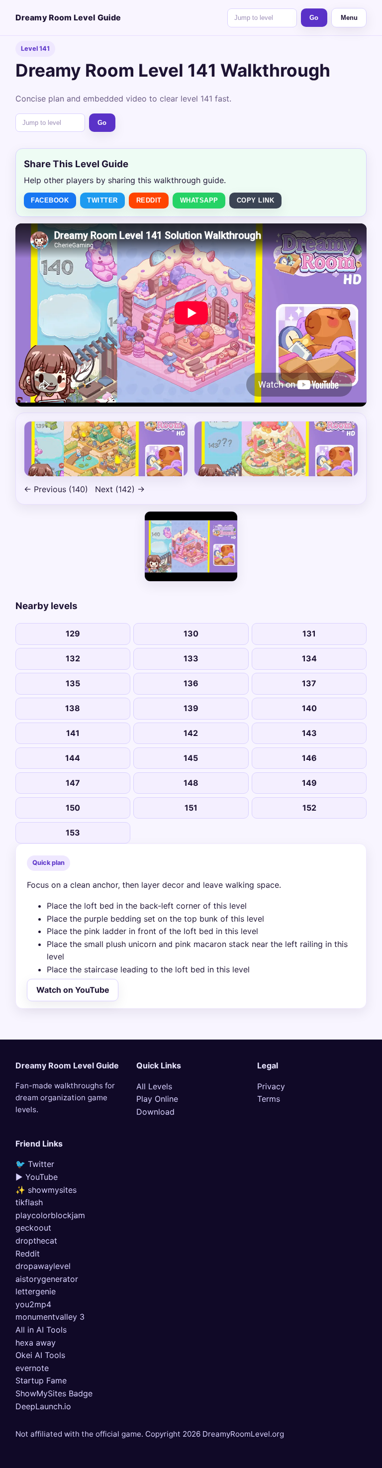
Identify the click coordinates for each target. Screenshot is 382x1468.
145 (191, 758)
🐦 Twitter (34, 1164)
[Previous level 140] (106, 449)
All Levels (154, 1086)
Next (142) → (120, 489)
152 (309, 808)
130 (191, 633)
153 (73, 833)
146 (309, 758)
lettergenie (35, 1291)
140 (309, 708)
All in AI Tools (41, 1330)
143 (309, 733)
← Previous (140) (56, 489)
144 (72, 758)
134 (309, 658)
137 (309, 683)
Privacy (271, 1086)
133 (191, 658)
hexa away (35, 1343)
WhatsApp (199, 200)
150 (73, 808)
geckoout (33, 1228)
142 (191, 733)
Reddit (149, 200)
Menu (349, 17)
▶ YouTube (36, 1177)
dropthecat (36, 1241)
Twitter (102, 200)
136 (191, 683)
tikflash (29, 1202)
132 (73, 658)
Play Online (157, 1099)
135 (73, 683)
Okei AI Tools (40, 1355)
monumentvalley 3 (50, 1317)
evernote (32, 1368)
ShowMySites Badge (54, 1393)
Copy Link (256, 200)
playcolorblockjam (50, 1215)
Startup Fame (41, 1380)
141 (73, 733)
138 (72, 708)
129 (73, 633)
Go (313, 17)
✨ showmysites (46, 1190)
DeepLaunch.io (43, 1406)
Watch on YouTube (72, 990)
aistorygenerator (46, 1279)
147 (73, 783)
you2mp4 (33, 1304)
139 (191, 708)
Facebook (50, 200)
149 (309, 783)
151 (191, 808)
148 (191, 783)
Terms (268, 1099)
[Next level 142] (276, 449)
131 (309, 633)
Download (155, 1112)
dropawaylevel (43, 1266)
